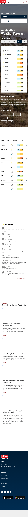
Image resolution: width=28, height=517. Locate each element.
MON (9, 41)
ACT (9, 121)
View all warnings (21, 278)
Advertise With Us (5, 475)
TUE (14, 41)
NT (10, 114)
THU (24, 41)
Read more (5, 335)
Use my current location (15, 21)
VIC (16, 118)
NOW (4, 41)
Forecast (7, 13)
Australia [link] (13, 13)
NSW (3, 114)
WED (19, 41)
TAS (9, 118)
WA (3, 121)
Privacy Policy (4, 483)
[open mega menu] (8, 2)
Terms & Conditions (5, 481)
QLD (17, 114)
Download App (4, 478)
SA (2, 118)
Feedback (3, 486)
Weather (2, 13)
